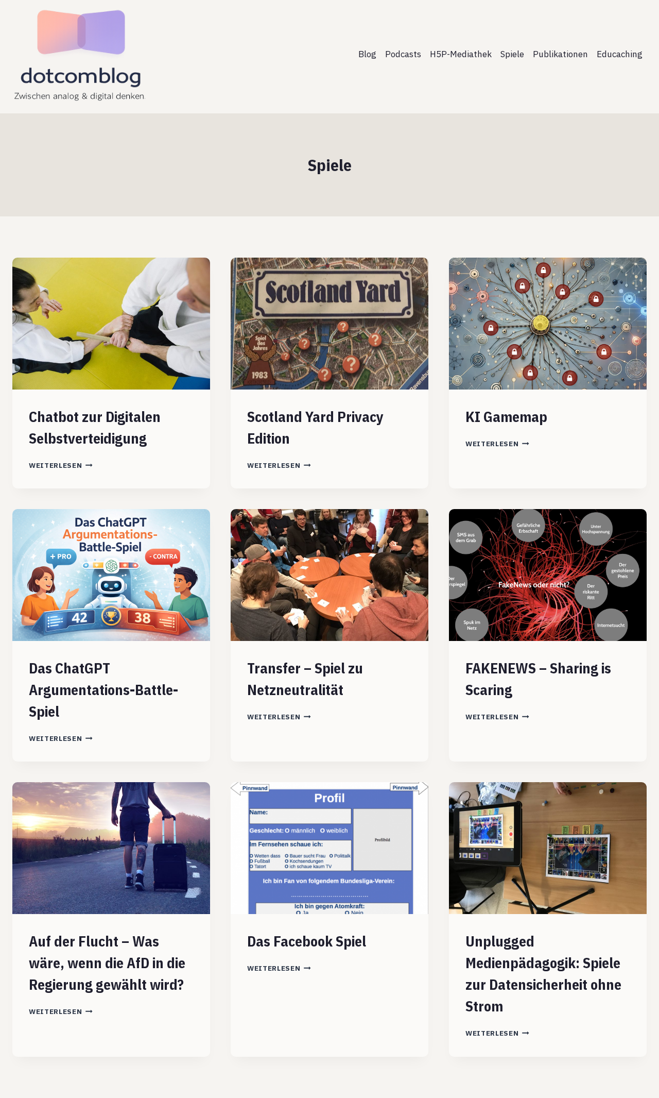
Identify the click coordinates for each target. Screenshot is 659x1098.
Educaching (620, 54)
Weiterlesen (61, 465)
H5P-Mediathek (461, 54)
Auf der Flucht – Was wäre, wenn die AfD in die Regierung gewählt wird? (107, 963)
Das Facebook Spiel (306, 941)
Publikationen (560, 54)
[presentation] (111, 324)
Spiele (512, 54)
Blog (367, 54)
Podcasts (403, 54)
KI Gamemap (506, 416)
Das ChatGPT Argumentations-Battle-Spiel (103, 689)
